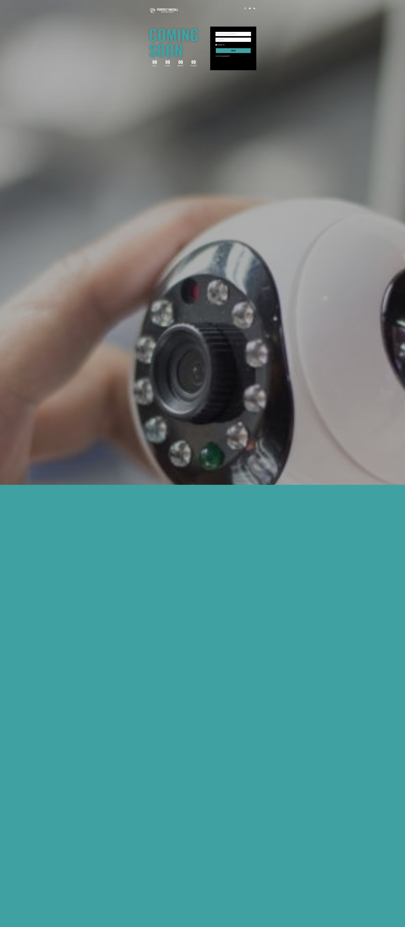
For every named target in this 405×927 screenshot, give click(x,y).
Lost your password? (222, 56)
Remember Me (221, 45)
